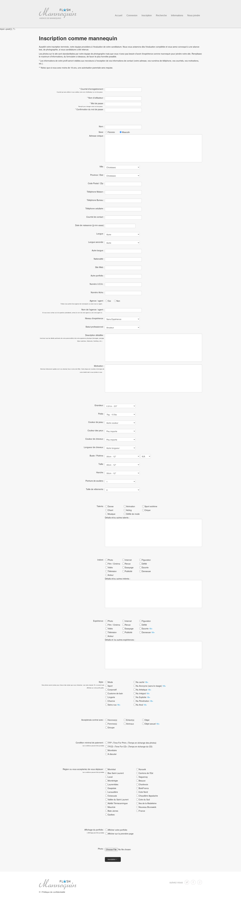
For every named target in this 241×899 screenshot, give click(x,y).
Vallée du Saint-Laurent (118, 799)
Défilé (144, 563)
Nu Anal (141, 704)
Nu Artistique (143, 689)
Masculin (126, 132)
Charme (111, 701)
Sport (110, 685)
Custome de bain (115, 693)
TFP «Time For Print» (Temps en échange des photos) (132, 742)
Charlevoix (143, 784)
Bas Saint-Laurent (116, 773)
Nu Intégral (143, 693)
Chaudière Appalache (148, 795)
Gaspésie (112, 788)
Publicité (128, 571)
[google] (199, 882)
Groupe (111, 727)
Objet (147, 720)
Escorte (145, 567)
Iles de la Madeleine (147, 803)
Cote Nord (143, 792)
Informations (177, 15)
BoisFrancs (144, 788)
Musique (111, 513)
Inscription (147, 15)
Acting (129, 510)
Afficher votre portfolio (117, 829)
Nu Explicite (143, 697)
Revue (128, 563)
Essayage (129, 567)
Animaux (130, 723)
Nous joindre (193, 15)
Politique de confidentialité (53, 892)
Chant (110, 510)
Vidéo (110, 567)
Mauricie (111, 807)
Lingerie (111, 697)
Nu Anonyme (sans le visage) (151, 685)
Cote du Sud (144, 799)
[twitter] (186, 882)
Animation (130, 506)
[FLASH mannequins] (58, 884)
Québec (111, 814)
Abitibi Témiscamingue (118, 803)
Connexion (131, 15)
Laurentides (113, 784)
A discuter (112, 754)
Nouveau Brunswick (147, 807)
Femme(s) (112, 723)
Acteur (111, 575)
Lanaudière (113, 792)
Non (118, 300)
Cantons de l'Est (146, 773)
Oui (109, 300)
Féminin (111, 132)
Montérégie (113, 780)
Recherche (161, 15)
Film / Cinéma (114, 563)
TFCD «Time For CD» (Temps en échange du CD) (130, 746)
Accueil (118, 15)
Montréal (112, 769)
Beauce (142, 780)
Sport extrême (151, 506)
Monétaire (112, 750)
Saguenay (143, 776)
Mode (110, 682)
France (142, 810)
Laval (110, 776)
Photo (110, 559)
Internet (128, 559)
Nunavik (142, 769)
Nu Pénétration (144, 701)
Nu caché (142, 682)
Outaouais (112, 795)
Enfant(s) (130, 720)
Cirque (147, 510)
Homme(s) (112, 720)
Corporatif (112, 689)
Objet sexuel (152, 723)
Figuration (146, 559)
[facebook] (193, 882)
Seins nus (114, 704)
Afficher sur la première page (120, 833)
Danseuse (146, 571)
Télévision (112, 571)
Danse (111, 506)
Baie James (113, 810)
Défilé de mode (133, 513)
